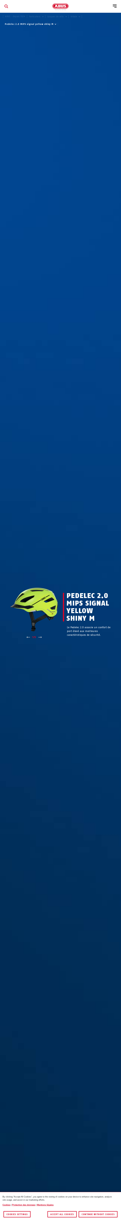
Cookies (6, 1205)
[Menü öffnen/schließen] (114, 6)
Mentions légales (45, 1205)
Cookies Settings (17, 1214)
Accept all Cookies (62, 1214)
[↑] (28, 637)
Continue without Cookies (98, 1214)
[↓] (40, 637)
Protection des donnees (23, 1205)
